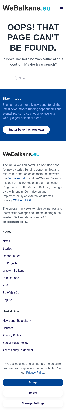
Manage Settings (33, 403)
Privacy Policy (12, 335)
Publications (11, 278)
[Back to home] (26, 7)
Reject (33, 393)
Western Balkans (13, 270)
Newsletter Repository (17, 320)
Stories (7, 248)
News (6, 241)
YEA (5, 285)
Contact (8, 328)
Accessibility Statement (18, 350)
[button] (61, 7)
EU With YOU (11, 292)
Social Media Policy (15, 343)
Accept (33, 382)
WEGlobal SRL (22, 200)
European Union (18, 178)
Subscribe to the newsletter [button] (26, 129)
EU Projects (10, 263)
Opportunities (11, 256)
